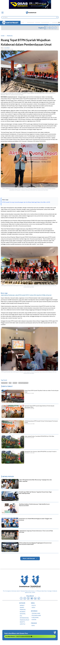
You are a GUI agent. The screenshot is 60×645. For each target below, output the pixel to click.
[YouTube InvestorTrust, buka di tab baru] (31, 598)
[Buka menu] (2, 12)
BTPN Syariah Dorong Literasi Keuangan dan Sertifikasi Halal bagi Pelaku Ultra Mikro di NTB (26, 202)
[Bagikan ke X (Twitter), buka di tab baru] (50, 28)
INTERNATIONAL (24, 618)
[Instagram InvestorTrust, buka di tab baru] (24, 598)
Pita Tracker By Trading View (53, 24)
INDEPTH (22, 622)
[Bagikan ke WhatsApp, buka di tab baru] (53, 28)
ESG (21, 616)
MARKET (22, 605)
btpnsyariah (4, 382)
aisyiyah (15, 382)
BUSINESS (22, 611)
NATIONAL (23, 614)
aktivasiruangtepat (23, 382)
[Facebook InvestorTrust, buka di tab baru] (21, 598)
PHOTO (34, 605)
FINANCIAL (23, 609)
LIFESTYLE (22, 624)
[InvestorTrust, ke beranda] (24, 582)
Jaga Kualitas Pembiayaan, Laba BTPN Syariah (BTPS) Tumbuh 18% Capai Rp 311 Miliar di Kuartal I (26, 295)
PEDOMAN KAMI (36, 615)
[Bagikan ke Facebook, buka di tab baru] (47, 28)
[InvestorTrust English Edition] (35, 582)
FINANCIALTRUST (24, 620)
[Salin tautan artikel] (55, 28)
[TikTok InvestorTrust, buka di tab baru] (38, 598)
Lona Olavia (6, 47)
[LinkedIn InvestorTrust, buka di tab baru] (35, 598)
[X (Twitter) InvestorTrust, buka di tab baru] (28, 598)
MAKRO (22, 607)
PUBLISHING (35, 617)
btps (10, 382)
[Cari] (57, 17)
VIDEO (33, 607)
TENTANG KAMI (36, 613)
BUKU (33, 625)
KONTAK (34, 619)
